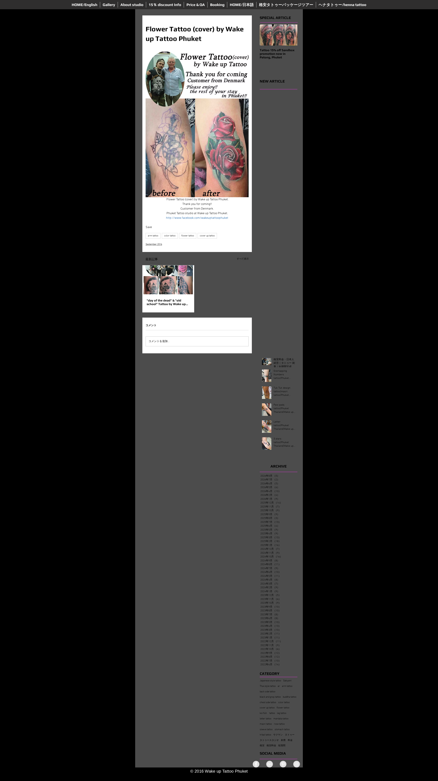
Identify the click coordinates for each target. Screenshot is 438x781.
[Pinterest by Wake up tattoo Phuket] (283, 764)
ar (279, 686)
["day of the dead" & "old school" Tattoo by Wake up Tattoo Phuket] (168, 279)
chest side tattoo (268, 702)
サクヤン (278, 734)
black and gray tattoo (270, 697)
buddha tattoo (289, 697)
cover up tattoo (207, 235)
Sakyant (287, 680)
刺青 (283, 740)
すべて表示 (243, 258)
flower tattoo (187, 235)
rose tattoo (279, 724)
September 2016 (154, 244)
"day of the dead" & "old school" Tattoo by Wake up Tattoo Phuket (166, 302)
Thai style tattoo (268, 686)
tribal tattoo (265, 734)
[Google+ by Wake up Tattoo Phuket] (269, 764)
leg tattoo (281, 713)
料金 (290, 740)
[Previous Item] (265, 35)
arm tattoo (153, 235)
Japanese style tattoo (270, 680)
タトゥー (289, 734)
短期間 (281, 745)
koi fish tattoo (267, 713)
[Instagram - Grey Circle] (296, 764)
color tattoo (170, 235)
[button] (109, 5)
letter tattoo (265, 718)
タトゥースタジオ (269, 740)
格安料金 (271, 745)
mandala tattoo (280, 718)
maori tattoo (266, 724)
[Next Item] (291, 35)
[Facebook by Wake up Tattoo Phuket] (256, 764)
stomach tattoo (282, 729)
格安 (262, 745)
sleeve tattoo (266, 729)
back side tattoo (267, 691)
